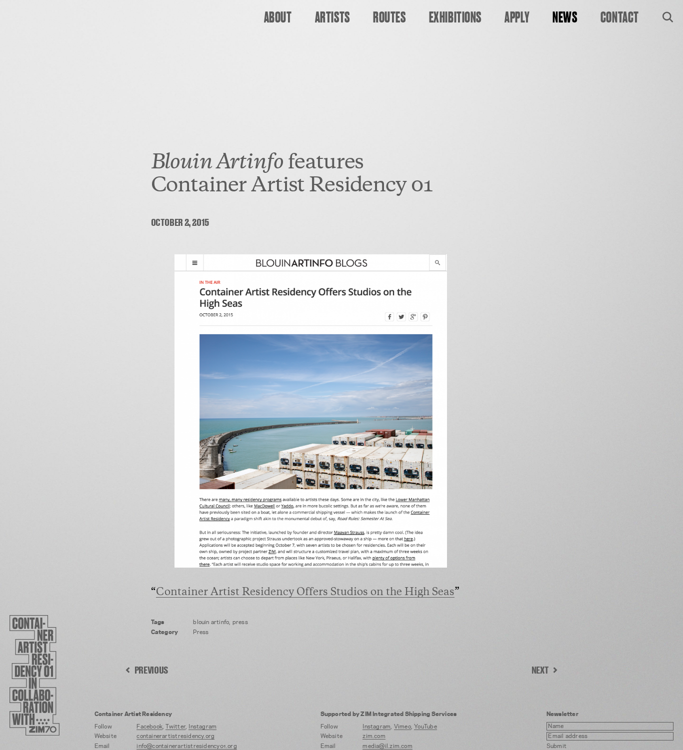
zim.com (374, 736)
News (564, 18)
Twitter (176, 727)
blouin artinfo (211, 622)
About (278, 18)
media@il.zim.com (387, 746)
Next (540, 671)
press (240, 622)
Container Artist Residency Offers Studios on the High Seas (305, 593)
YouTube (425, 727)
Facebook (149, 727)
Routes (389, 18)
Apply (517, 18)
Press (200, 632)
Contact (619, 18)
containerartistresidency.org (175, 736)
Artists (332, 18)
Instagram (202, 727)
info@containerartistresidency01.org (186, 746)
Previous (151, 671)
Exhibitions (455, 18)
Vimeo (402, 727)
